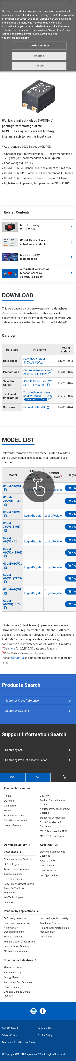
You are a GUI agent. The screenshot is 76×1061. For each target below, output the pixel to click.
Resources (11, 852)
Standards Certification (52, 817)
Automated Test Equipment (18, 982)
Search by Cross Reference (22, 700)
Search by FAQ (14, 750)
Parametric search (14, 815)
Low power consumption (17, 923)
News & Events (48, 865)
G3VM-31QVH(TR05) (12, 499)
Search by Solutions (17, 710)
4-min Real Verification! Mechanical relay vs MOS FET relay (35, 273)
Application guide (13, 874)
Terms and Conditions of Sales (18, 1042)
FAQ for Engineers (13, 864)
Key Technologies (13, 897)
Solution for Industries (18, 960)
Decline (39, 55)
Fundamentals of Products (18, 859)
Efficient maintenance (15, 951)
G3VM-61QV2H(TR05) (12, 551)
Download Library (15, 844)
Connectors (10, 805)
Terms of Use (45, 1028)
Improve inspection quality (54, 918)
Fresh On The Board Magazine (14, 890)
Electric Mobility (12, 967)
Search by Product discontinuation (26, 760)
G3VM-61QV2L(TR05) (12, 576)
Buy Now (44, 795)
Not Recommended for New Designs (55, 811)
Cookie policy (20, 37)
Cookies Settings (39, 45)
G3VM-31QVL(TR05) (11, 525)
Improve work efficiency (16, 946)
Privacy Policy (9, 1035)
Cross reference (12, 825)
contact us (17, 657)
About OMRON (47, 860)
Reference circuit (13, 879)
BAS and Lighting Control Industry (17, 993)
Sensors (8, 810)
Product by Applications (19, 911)
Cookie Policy (45, 1035)
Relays (7, 795)
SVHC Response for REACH (54, 831)
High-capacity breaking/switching (14, 929)
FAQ (12, 777)
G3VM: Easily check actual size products (33, 242)
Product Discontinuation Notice (53, 802)
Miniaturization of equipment (19, 941)
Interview (9, 902)
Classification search (15, 820)
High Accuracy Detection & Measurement (54, 930)
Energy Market (11, 977)
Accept (39, 65)
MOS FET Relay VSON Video (30, 227)
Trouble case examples (16, 869)
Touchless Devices (50, 923)
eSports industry (12, 972)
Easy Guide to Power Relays (19, 884)
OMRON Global (10, 1028)
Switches (9, 800)
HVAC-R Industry (13, 987)
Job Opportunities (49, 875)
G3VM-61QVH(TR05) (12, 602)
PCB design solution (15, 918)
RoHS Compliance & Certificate (50, 824)
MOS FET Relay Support (52, 836)
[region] (38, 36)
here (12, 648)
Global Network (48, 870)
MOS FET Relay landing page (30, 256)
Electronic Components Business (52, 853)
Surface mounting (13, 936)
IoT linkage (46, 936)
